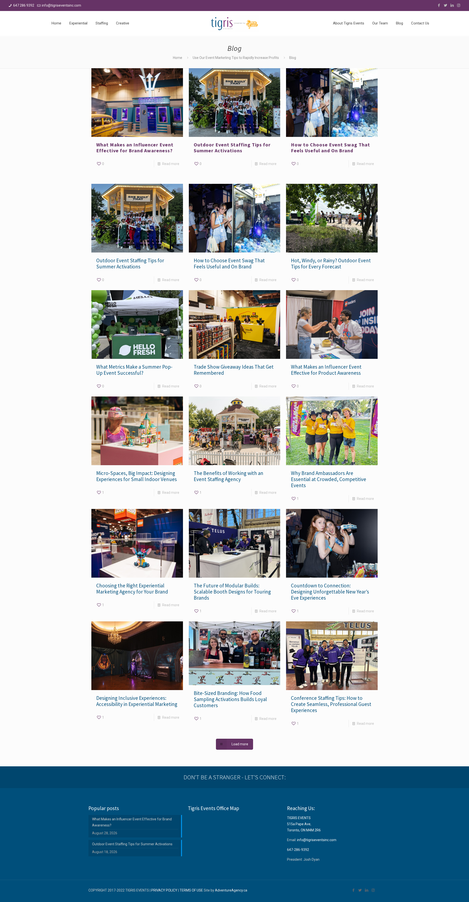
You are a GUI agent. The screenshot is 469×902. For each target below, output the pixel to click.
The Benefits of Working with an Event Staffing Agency (228, 476)
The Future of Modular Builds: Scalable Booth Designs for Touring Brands (232, 591)
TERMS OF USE (191, 890)
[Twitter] (445, 5)
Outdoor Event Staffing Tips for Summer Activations (232, 148)
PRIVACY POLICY (164, 890)
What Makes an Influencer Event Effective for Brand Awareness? (134, 148)
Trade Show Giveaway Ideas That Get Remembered (234, 369)
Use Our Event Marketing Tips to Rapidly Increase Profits (236, 58)
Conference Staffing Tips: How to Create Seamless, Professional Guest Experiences (331, 704)
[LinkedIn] (452, 5)
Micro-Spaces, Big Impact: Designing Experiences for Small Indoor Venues (136, 476)
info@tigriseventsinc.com (61, 5)
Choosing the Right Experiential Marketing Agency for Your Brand (132, 588)
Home (177, 58)
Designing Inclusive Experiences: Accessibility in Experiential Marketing (136, 701)
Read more (170, 164)
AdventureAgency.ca (231, 890)
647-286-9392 (298, 850)
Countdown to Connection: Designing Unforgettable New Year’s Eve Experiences (330, 591)
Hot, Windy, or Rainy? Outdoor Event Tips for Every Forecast (331, 263)
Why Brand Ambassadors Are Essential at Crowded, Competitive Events (328, 479)
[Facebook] (438, 5)
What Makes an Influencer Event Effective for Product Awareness (326, 369)
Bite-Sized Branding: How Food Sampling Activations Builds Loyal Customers (230, 699)
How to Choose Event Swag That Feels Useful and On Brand (330, 148)
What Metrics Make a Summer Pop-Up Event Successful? (134, 369)
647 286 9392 (23, 5)
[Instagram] (458, 5)
